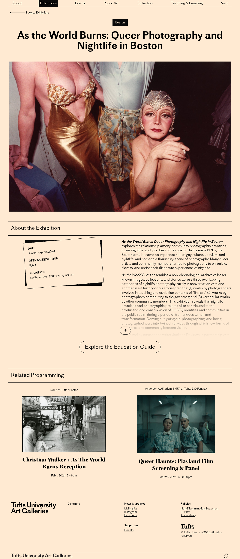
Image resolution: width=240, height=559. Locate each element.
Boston (120, 22)
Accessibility (188, 515)
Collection (145, 3)
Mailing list (130, 508)
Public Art (111, 3)
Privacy (185, 512)
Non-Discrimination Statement (199, 508)
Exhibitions (48, 3)
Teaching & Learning (187, 3)
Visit (224, 3)
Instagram (130, 512)
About (17, 3)
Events (80, 3)
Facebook (130, 515)
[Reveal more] (125, 331)
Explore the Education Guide (120, 347)
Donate (129, 530)
